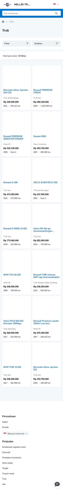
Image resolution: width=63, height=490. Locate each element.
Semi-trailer (7, 463)
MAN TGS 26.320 (12, 274)
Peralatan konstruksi (11, 457)
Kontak (5, 427)
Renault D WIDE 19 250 (15, 228)
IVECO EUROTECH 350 (45, 182)
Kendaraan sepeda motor (14, 447)
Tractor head (8, 473)
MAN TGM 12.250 (12, 367)
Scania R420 (39, 136)
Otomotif (6, 452)
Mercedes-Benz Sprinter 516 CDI (15, 91)
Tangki (5, 468)
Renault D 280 (10, 182)
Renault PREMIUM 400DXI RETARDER (13, 137)
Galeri (5, 422)
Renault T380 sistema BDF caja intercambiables (46, 275)
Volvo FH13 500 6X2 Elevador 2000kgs (13, 322)
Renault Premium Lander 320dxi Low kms (46, 322)
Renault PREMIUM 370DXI (42, 91)
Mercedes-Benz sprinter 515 (45, 368)
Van (4, 484)
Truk (4, 479)
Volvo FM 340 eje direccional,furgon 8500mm (42, 229)
